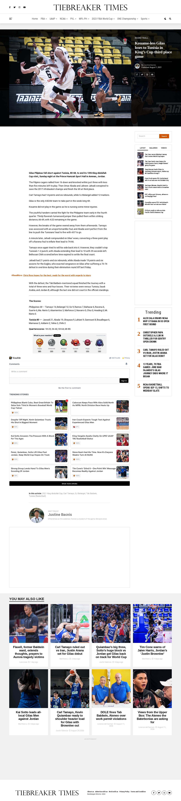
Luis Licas (23, 662)
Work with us (113, 792)
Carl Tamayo (68, 494)
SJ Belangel (80, 494)
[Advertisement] (69, 149)
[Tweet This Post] (142, 74)
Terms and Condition (138, 792)
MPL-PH (83, 18)
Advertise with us (101, 792)
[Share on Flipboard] (147, 74)
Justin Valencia (105, 662)
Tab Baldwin (91, 494)
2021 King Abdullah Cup (52, 494)
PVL (72, 18)
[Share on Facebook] (137, 74)
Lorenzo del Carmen (105, 724)
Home (35, 18)
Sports (144, 18)
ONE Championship (126, 18)
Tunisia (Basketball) (37, 496)
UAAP (52, 18)
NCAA (63, 18)
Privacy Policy (124, 792)
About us (90, 792)
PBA (43, 18)
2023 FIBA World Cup (102, 18)
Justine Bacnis (150, 65)
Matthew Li (64, 659)
